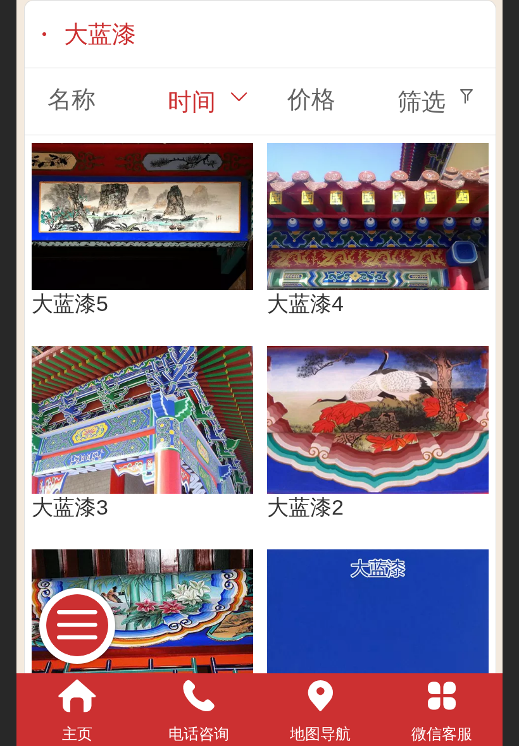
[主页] (77, 696)
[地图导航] (320, 696)
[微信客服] (442, 696)
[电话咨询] (199, 696)
